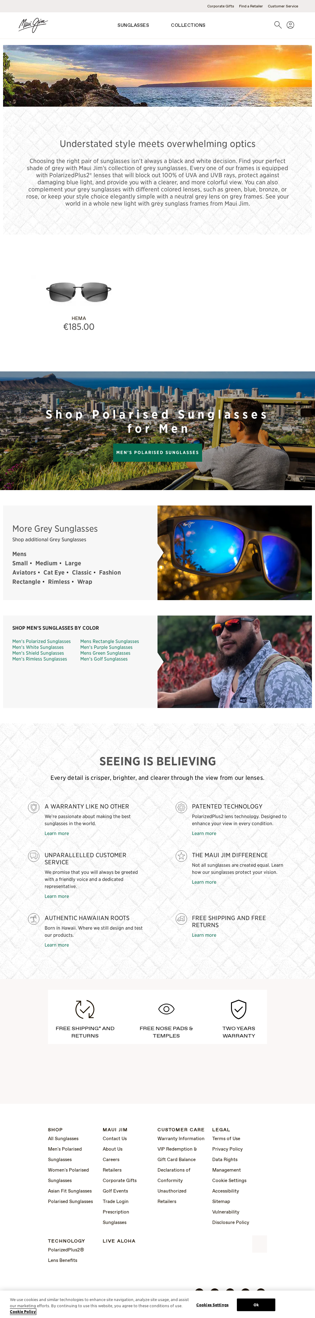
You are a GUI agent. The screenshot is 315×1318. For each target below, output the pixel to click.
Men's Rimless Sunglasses (39, 658)
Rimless (59, 581)
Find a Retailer (251, 6)
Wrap (84, 581)
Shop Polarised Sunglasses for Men (157, 421)
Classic (82, 572)
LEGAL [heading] (221, 1130)
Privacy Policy (227, 1149)
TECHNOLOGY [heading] (66, 1241)
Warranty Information (181, 1139)
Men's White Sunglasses (38, 647)
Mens (19, 554)
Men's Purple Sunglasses (106, 647)
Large (73, 563)
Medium (46, 563)
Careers (111, 1160)
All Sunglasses (63, 1139)
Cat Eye (54, 572)
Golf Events (115, 1191)
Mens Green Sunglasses (105, 653)
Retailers (112, 1170)
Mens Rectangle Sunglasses (109, 641)
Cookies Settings (212, 1304)
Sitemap (221, 1202)
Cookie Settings (229, 1181)
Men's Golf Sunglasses (104, 658)
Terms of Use (226, 1139)
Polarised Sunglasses (70, 1202)
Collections (188, 25)
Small (20, 563)
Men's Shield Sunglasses (38, 653)
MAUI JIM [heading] (115, 1130)
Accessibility (225, 1191)
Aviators (24, 572)
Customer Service (283, 6)
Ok (256, 1304)
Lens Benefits (62, 1261)
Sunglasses (133, 25)
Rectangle (26, 581)
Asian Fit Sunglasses (70, 1191)
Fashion (110, 572)
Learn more (57, 833)
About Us (112, 1149)
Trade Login (116, 1202)
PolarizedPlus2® (66, 1250)
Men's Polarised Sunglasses (157, 452)
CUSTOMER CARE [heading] (181, 1130)
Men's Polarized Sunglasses (41, 641)
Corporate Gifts (220, 6)
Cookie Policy (23, 1311)
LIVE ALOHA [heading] (119, 1241)
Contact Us (115, 1139)
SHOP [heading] (55, 1130)
